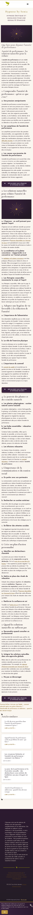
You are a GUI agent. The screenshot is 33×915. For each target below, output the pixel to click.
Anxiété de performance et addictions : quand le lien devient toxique (16, 790)
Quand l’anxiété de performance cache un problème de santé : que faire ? (15, 740)
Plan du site (23, 899)
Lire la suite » (10, 728)
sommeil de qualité (9, 367)
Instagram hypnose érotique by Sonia (16, 875)
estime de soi (14, 605)
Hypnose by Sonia (16, 11)
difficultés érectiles (7, 141)
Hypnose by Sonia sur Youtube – (14, 877)
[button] (28, 4)
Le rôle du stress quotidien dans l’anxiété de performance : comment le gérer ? (15, 723)
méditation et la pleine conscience (13, 258)
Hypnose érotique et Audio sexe (16, 873)
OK (5, 912)
